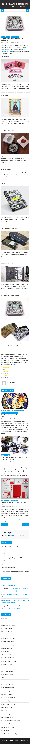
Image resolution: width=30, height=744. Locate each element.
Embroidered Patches (8, 657)
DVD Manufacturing (7, 674)
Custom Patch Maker (8, 655)
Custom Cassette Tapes (8, 645)
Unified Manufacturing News (9, 724)
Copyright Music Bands (8, 632)
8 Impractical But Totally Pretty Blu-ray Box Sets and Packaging (5, 525)
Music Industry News (7, 701)
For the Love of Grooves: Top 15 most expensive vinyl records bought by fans (15, 566)
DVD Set (4, 681)
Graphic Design (15, 36)
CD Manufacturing (5, 36)
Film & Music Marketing (8, 684)
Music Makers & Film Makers (9, 704)
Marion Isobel (17, 506)
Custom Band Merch (6, 410)
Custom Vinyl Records (8, 668)
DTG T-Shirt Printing (7, 671)
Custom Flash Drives (7, 648)
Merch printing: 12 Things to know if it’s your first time (15, 559)
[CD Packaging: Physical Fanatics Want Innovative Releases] (15, 445)
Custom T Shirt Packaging (9, 661)
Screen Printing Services (8, 711)
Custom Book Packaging (8, 638)
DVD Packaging (4, 500)
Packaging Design (7, 707)
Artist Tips (4, 618)
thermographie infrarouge (9, 600)
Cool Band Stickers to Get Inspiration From (13, 416)
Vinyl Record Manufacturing (9, 734)
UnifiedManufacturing (15, 4)
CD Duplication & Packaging (9, 625)
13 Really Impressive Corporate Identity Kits (14, 503)
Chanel (4, 583)
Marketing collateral (7, 694)
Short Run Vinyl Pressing (8, 714)
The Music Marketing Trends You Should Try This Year (26, 525)
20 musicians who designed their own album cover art (14, 552)
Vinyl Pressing (5, 730)
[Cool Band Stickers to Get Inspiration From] (15, 401)
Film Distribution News (8, 687)
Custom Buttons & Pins (18, 410)
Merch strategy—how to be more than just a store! (15, 571)
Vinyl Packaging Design (8, 727)
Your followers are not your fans (10, 546)
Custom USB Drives (7, 664)
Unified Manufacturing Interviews (11, 720)
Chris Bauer (13, 42)
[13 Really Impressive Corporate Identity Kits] (15, 488)
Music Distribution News (8, 697)
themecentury (22, 742)
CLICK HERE (15, 364)
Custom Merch (4, 412)
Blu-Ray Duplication (7, 622)
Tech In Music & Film (7, 717)
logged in (11, 535)
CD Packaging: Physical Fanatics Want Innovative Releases (14, 458)
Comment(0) (21, 42)
